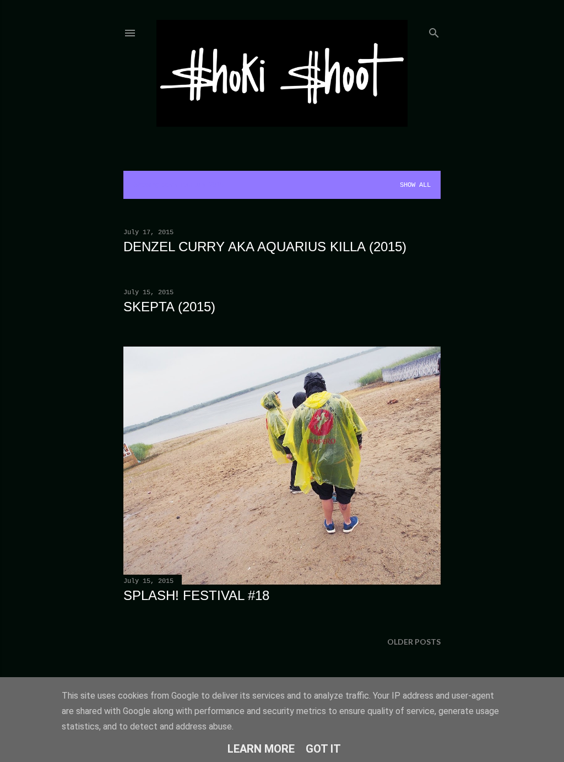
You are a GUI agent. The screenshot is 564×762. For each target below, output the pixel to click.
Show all (415, 185)
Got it (323, 748)
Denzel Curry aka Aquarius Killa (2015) (264, 246)
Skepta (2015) (169, 306)
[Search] (434, 30)
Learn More (261, 748)
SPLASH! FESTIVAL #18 (196, 595)
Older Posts (414, 641)
